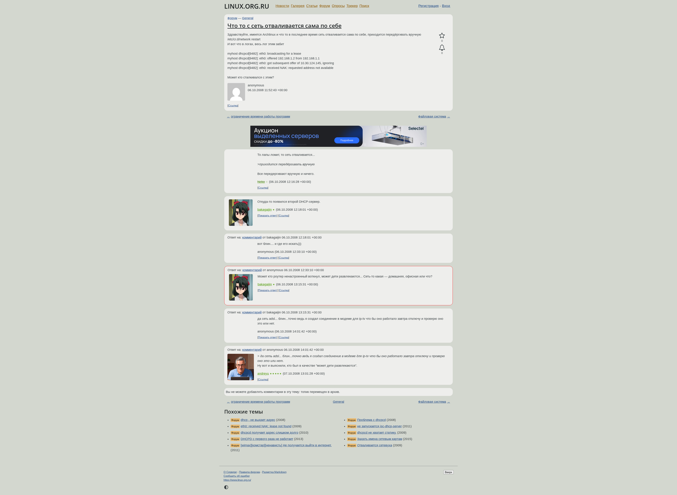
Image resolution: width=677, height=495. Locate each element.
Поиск (364, 6)
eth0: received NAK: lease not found (266, 426)
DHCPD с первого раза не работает (267, 439)
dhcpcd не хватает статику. (376, 432)
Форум (324, 6)
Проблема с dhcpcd (371, 420)
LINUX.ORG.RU (246, 6)
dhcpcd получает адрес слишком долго (269, 432)
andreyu (263, 373)
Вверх (448, 472)
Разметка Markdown (274, 471)
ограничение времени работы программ (260, 116)
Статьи (312, 6)
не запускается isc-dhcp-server (379, 426)
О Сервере (230, 471)
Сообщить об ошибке (237, 475)
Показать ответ (267, 215)
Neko (261, 182)
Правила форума (249, 471)
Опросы (338, 6)
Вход (446, 6)
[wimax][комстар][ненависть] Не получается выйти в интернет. (286, 445)
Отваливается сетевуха (374, 445)
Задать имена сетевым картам (379, 439)
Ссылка (233, 105)
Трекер (352, 6)
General (247, 18)
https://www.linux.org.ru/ (237, 479)
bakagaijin (264, 209)
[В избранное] (442, 35)
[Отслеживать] (442, 47)
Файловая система (432, 116)
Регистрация (428, 6)
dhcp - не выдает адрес (258, 420)
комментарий (252, 237)
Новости (282, 6)
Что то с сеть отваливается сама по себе (284, 25)
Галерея (297, 6)
